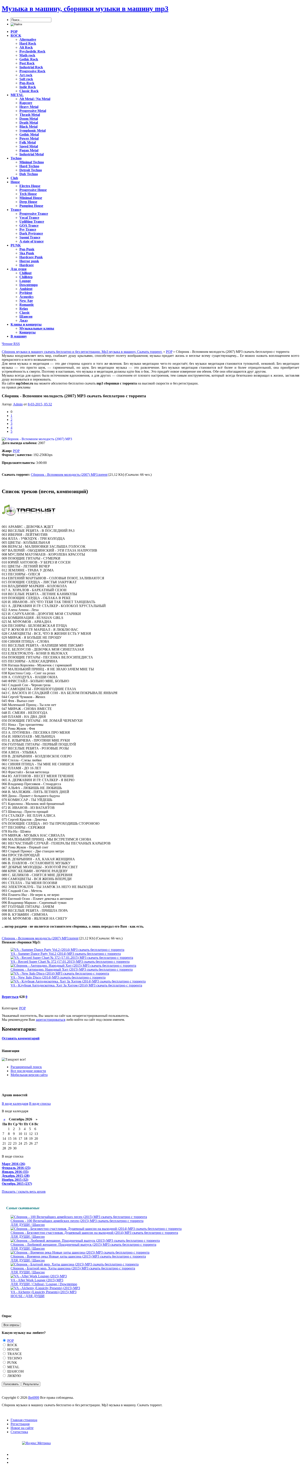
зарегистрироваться (50, 1019)
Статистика (19, 1432)
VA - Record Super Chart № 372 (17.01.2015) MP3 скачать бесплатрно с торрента (70, 961)
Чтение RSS (11, 344)
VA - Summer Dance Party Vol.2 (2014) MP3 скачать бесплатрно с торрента (66, 954)
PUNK (11, 1362)
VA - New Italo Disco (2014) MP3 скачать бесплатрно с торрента (58, 977)
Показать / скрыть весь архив (24, 1191)
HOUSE (12, 1349)
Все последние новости (28, 1071)
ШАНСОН (15, 1371)
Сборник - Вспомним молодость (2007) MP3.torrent (69, 474)
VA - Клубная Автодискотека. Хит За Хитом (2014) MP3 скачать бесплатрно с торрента (76, 985)
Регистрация (20, 1424)
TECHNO (14, 1358)
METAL (12, 1367)
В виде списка (40, 1103)
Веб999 (33, 1397)
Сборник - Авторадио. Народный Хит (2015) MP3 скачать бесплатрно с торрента (72, 969)
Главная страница (24, 1420)
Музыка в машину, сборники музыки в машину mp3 (85, 9)
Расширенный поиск (26, 1067)
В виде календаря (15, 1103)
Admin (18, 404)
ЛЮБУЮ (13, 1376)
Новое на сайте (22, 1428)
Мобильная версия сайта (29, 1075)
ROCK (11, 1345)
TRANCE (14, 1354)
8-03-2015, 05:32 (40, 404)
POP (16, 451)
